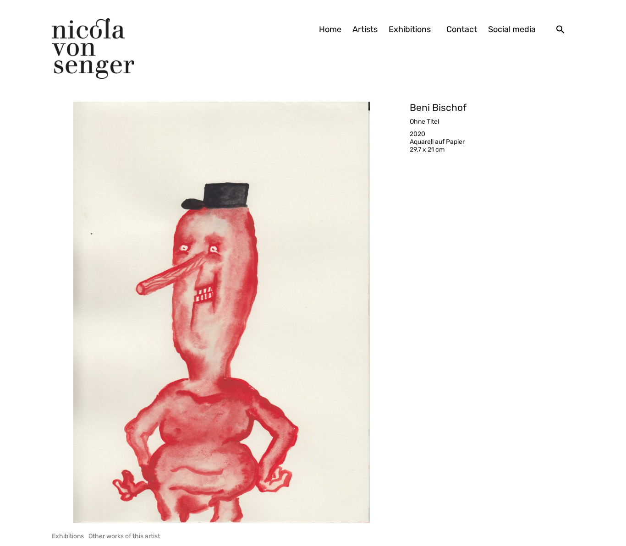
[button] (560, 29)
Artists (365, 29)
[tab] (68, 536)
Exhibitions (410, 29)
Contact (461, 29)
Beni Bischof (438, 107)
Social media (512, 29)
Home (330, 29)
